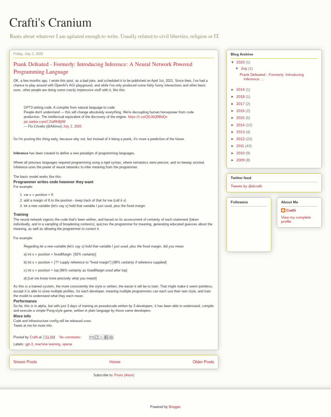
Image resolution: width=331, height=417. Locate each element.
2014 (241, 125)
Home (115, 362)
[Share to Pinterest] (111, 337)
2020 (241, 62)
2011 (240, 146)
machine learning (47, 344)
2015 (241, 118)
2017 (241, 104)
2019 (241, 89)
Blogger (174, 407)
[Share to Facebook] (106, 337)
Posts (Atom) (124, 375)
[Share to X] (101, 337)
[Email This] (91, 337)
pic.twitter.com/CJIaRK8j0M (44, 122)
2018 (241, 96)
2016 (241, 111)
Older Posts (203, 362)
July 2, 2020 (72, 126)
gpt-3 (29, 344)
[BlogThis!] (96, 337)
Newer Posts (25, 362)
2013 (241, 132)
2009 (241, 160)
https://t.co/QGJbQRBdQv (148, 117)
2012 (241, 139)
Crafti (291, 210)
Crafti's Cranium (50, 21)
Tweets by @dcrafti (246, 186)
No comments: (70, 337)
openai (67, 344)
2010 (241, 153)
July (244, 68)
